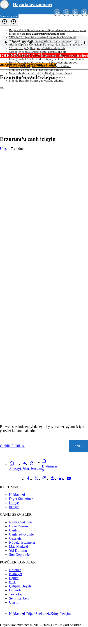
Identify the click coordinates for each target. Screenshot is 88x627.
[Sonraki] (13, 21)
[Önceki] (4, 21)
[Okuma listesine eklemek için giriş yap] (2, 88)
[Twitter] (36, 479)
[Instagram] (44, 479)
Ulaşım (5, 148)
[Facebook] (28, 479)
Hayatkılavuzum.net (32, 4)
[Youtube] (69, 479)
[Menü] (4, 4)
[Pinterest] (52, 479)
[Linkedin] (60, 479)
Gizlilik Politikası (12, 446)
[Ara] (57, 12)
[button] (66, 12)
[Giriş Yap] (75, 12)
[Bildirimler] (84, 12)
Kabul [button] (78, 446)
